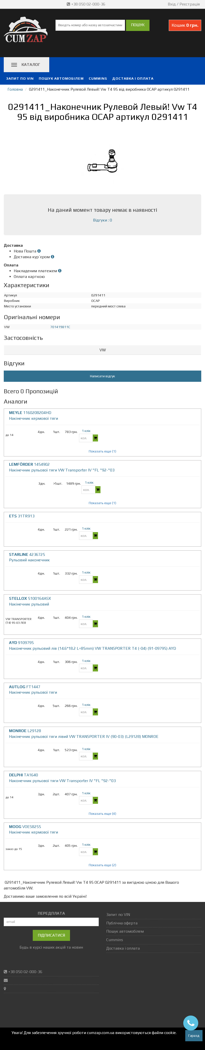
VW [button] (103, 350)
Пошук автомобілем (61, 78)
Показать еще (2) (102, 865)
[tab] (102, 350)
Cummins (98, 78)
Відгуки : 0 (102, 220)
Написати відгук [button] (102, 376)
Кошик (185, 25)
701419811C (60, 327)
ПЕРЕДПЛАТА (51, 913)
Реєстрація (190, 4)
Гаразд (194, 1036)
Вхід (172, 4)
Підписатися (51, 935)
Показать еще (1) (102, 451)
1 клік (86, 431)
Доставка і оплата (133, 78)
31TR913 (21, 516)
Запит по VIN (20, 78)
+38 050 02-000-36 (88, 4)
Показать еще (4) (102, 814)
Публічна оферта (122, 923)
